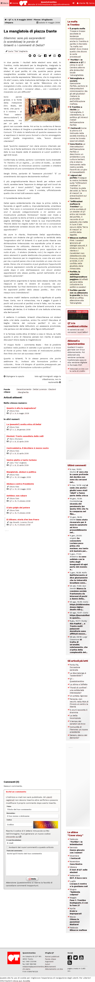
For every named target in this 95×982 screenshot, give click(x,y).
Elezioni (52, 389)
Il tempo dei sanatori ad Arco (77, 722)
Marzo (74, 921)
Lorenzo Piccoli (26, 522)
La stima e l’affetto (78, 684)
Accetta (26, 981)
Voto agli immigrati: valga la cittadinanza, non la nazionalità (48, 379)
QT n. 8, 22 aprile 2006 (19, 441)
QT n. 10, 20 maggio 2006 (20, 477)
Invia (33, 879)
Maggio (79, 901)
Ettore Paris (14, 411)
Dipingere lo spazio (14, 376)
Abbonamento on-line (54, 969)
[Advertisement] (32, 654)
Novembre (76, 862)
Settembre (78, 876)
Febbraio (76, 842)
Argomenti (49, 961)
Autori (47, 964)
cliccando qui (12, 837)
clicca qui (17, 981)
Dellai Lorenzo (40, 389)
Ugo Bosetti (14, 522)
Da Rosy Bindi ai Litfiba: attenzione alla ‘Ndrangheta (79, 296)
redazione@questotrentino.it (34, 966)
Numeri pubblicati (52, 956)
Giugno (75, 892)
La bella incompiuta (75, 716)
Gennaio (77, 850)
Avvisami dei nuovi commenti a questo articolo (31, 847)
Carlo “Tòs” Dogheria (18, 51)
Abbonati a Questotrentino (76, 342)
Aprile (76, 911)
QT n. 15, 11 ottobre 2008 (20, 501)
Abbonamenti (50, 966)
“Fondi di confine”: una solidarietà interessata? (78, 690)
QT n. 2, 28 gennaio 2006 (20, 430)
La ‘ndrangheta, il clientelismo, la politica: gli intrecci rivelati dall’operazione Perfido (79, 116)
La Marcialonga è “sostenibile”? (78, 674)
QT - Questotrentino (77, 680)
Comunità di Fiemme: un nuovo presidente (79, 729)
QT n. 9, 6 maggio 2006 (20, 19)
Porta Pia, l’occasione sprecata (75, 667)
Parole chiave (50, 959)
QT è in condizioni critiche (78, 325)
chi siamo (26, 969)
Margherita (23, 392)
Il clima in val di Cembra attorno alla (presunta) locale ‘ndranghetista (78, 67)
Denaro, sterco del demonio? (78, 736)
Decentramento (24, 389)
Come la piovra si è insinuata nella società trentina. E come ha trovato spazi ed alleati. (78, 134)
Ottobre (78, 869)
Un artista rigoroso (78, 696)
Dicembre (75, 857)
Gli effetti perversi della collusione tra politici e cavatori (79, 279)
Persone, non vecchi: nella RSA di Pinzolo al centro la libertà (79, 703)
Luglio (79, 883)
